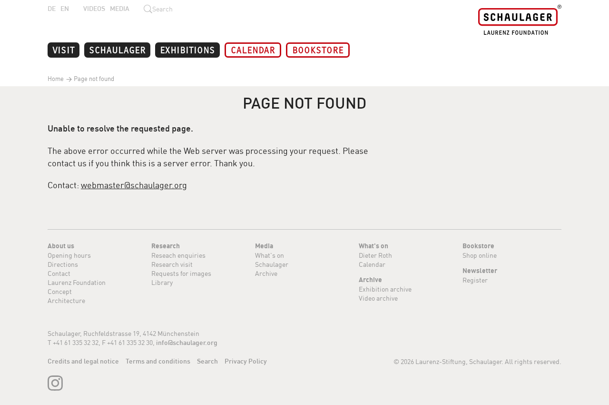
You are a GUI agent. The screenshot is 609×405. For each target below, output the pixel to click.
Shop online (479, 255)
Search (207, 361)
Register (475, 280)
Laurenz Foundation (77, 282)
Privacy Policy (246, 361)
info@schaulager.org (186, 342)
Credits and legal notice (83, 361)
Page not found (93, 78)
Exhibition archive (385, 289)
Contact (59, 273)
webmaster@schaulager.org (134, 185)
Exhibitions (187, 49)
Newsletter (479, 270)
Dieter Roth (375, 255)
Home (56, 78)
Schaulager (117, 49)
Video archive (378, 298)
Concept (60, 291)
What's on (269, 255)
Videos (94, 8)
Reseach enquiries (178, 255)
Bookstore (318, 49)
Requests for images (181, 273)
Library (162, 282)
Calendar (253, 49)
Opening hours (69, 255)
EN (64, 8)
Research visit (172, 264)
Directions (63, 264)
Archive (266, 273)
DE (52, 8)
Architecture (66, 300)
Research (165, 246)
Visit (63, 49)
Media (119, 8)
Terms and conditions (158, 361)
